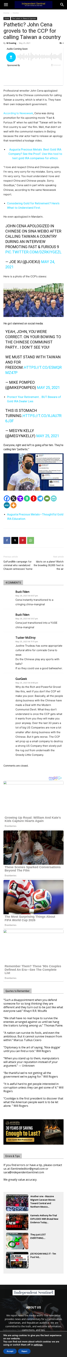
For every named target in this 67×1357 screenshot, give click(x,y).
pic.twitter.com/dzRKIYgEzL (33, 252)
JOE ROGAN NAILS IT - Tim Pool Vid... (43, 1255)
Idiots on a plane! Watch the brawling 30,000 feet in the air (49, 565)
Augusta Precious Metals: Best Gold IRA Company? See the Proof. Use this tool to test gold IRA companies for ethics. (35, 154)
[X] (13, 498)
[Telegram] (40, 498)
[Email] (47, 498)
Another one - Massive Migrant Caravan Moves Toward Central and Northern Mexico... (42, 1200)
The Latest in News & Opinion (24, 18)
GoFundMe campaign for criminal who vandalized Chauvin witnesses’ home (17, 565)
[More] (13, 505)
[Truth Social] (20, 498)
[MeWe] (7, 505)
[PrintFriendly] (54, 498)
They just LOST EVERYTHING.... (38, 1236)
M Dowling (11, 43)
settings (38, 1344)
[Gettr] (34, 498)
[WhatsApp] (30, 540)
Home (6, 12)
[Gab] (27, 498)
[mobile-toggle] (5, 4)
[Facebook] (7, 498)
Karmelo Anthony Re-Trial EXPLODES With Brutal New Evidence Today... (44, 1219)
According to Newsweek (18, 113)
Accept (10, 1351)
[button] (62, 4)
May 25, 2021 (48, 387)
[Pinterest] (22, 540)
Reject (24, 1351)
